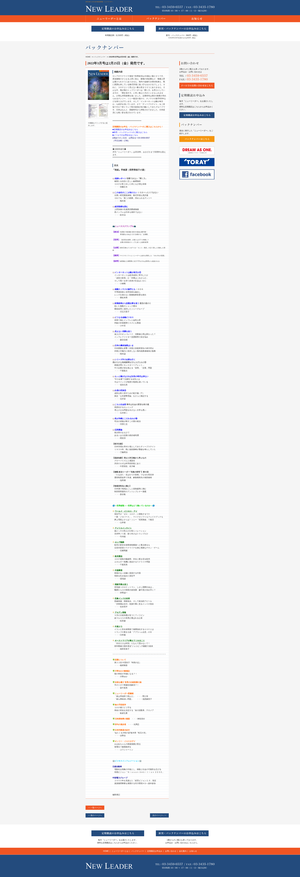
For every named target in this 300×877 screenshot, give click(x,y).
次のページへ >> (159, 815)
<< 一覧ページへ (95, 808)
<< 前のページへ (95, 815)
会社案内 (183, 851)
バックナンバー (99, 57)
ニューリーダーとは (120, 851)
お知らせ (193, 851)
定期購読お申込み (154, 851)
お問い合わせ (170, 851)
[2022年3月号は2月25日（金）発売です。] (98, 103)
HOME (88, 57)
